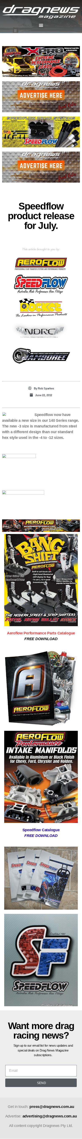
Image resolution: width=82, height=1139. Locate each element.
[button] (41, 25)
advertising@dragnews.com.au (49, 1116)
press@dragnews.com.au (51, 1107)
